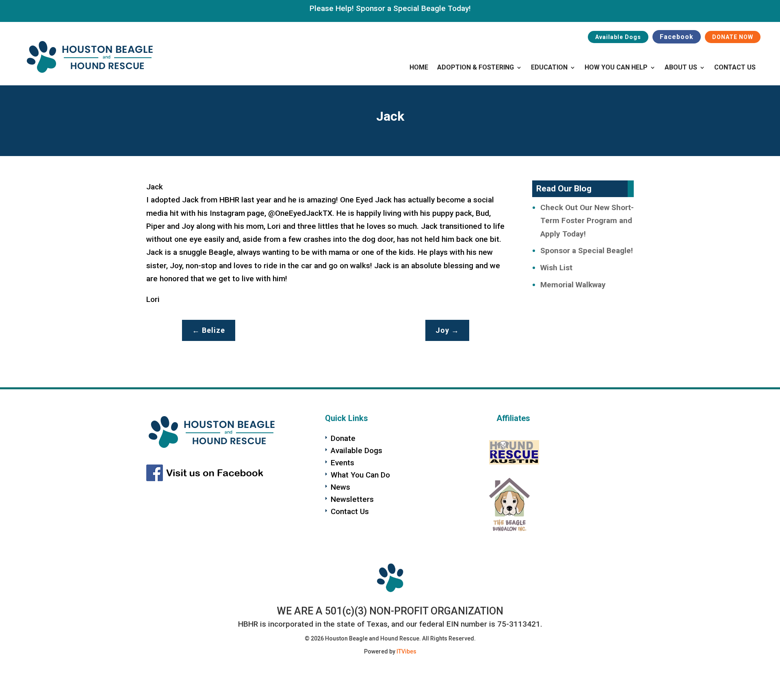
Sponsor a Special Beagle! (586, 250)
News (340, 487)
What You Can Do (360, 475)
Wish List (556, 267)
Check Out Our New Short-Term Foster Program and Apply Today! (587, 221)
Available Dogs (618, 37)
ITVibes (406, 651)
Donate (343, 438)
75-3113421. (519, 624)
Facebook (676, 37)
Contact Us (735, 68)
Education (549, 68)
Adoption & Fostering (475, 68)
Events (342, 462)
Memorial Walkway (573, 284)
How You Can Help (616, 68)
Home (419, 68)
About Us (681, 68)
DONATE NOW (732, 37)
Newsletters (352, 499)
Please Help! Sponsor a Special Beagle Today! (390, 8)
